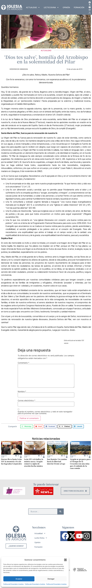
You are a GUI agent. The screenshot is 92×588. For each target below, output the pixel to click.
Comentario (23, 363)
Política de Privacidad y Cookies (13, 584)
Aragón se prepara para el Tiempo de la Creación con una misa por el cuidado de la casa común (80, 463)
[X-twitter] (89, 5)
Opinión (66, 7)
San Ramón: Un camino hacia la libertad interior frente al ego (57, 461)
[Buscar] (60, 511)
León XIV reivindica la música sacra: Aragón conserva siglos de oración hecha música (33, 462)
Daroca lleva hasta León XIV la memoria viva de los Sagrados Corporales (11, 461)
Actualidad (31, 7)
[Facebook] (89, 2)
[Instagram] (89, 9)
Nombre (22, 391)
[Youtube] (89, 7)
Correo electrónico (26, 400)
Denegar (51, 579)
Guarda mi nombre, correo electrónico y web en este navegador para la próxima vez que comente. (45, 412)
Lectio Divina (50, 7)
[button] (65, 560)
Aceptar (19, 579)
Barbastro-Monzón (54, 443)
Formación (79, 7)
